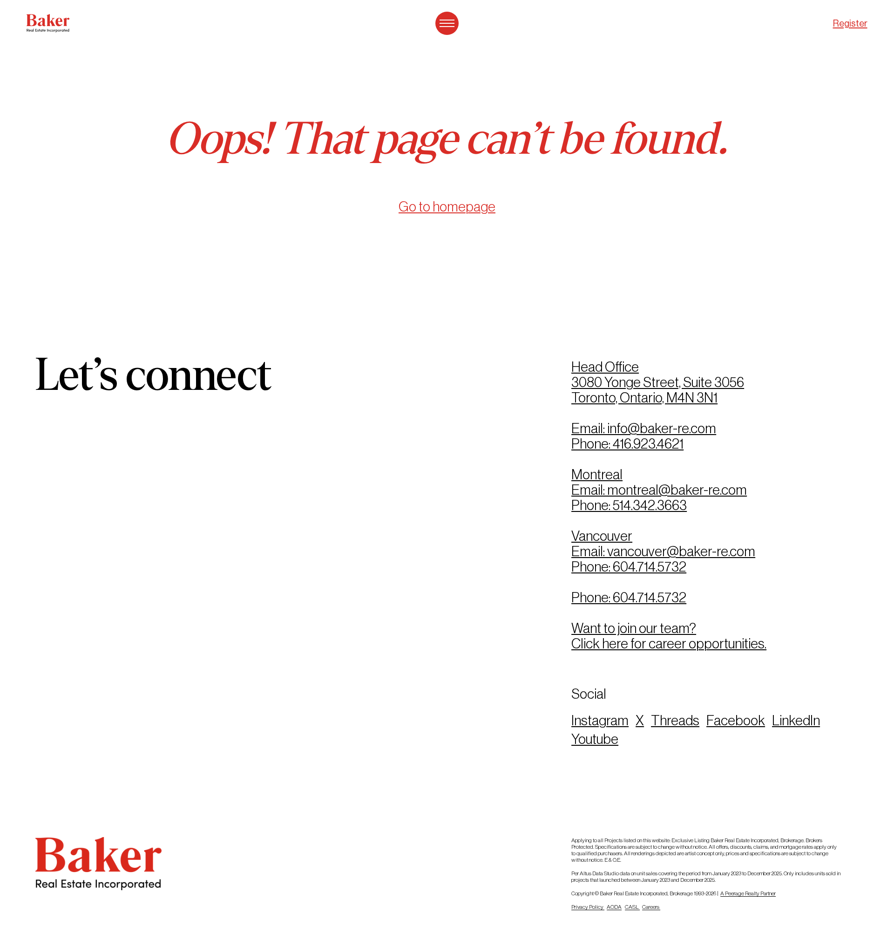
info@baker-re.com (661, 428)
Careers (651, 907)
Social (588, 694)
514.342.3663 (650, 505)
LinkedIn (796, 720)
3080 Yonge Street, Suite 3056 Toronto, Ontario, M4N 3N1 (657, 390)
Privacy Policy (587, 907)
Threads (675, 720)
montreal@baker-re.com (677, 489)
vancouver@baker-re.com (681, 551)
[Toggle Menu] (447, 23)
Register (850, 23)
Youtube (594, 739)
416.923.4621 (648, 443)
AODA (614, 907)
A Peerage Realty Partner (748, 893)
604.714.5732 (649, 566)
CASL (632, 907)
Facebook (735, 720)
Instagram (600, 720)
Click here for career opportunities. (668, 643)
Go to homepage (447, 206)
